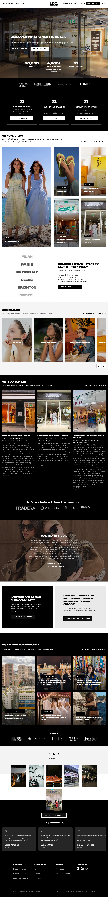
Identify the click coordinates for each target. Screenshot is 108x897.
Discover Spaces (19, 874)
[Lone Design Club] (54, 4)
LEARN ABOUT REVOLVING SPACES (78, 618)
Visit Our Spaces (19, 49)
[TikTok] (78, 868)
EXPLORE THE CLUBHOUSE (54, 815)
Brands (5, 4)
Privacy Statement (68, 891)
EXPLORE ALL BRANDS (94, 313)
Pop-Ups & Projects (20, 878)
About (22, 4)
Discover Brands (19, 869)
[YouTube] (82, 868)
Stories (16, 4)
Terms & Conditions (81, 891)
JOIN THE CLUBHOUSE (93, 141)
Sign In (103, 4)
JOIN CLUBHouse (39, 49)
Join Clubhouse (93, 3)
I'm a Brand (67, 4)
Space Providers (86, 118)
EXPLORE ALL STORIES (93, 649)
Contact (37, 878)
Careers (57, 891)
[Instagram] (54, 754)
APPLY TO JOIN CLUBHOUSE (70, 287)
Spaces (10, 4)
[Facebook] (49, 754)
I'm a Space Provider (78, 4)
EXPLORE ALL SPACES (95, 385)
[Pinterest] (58, 754)
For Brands (54, 118)
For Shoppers (22, 118)
